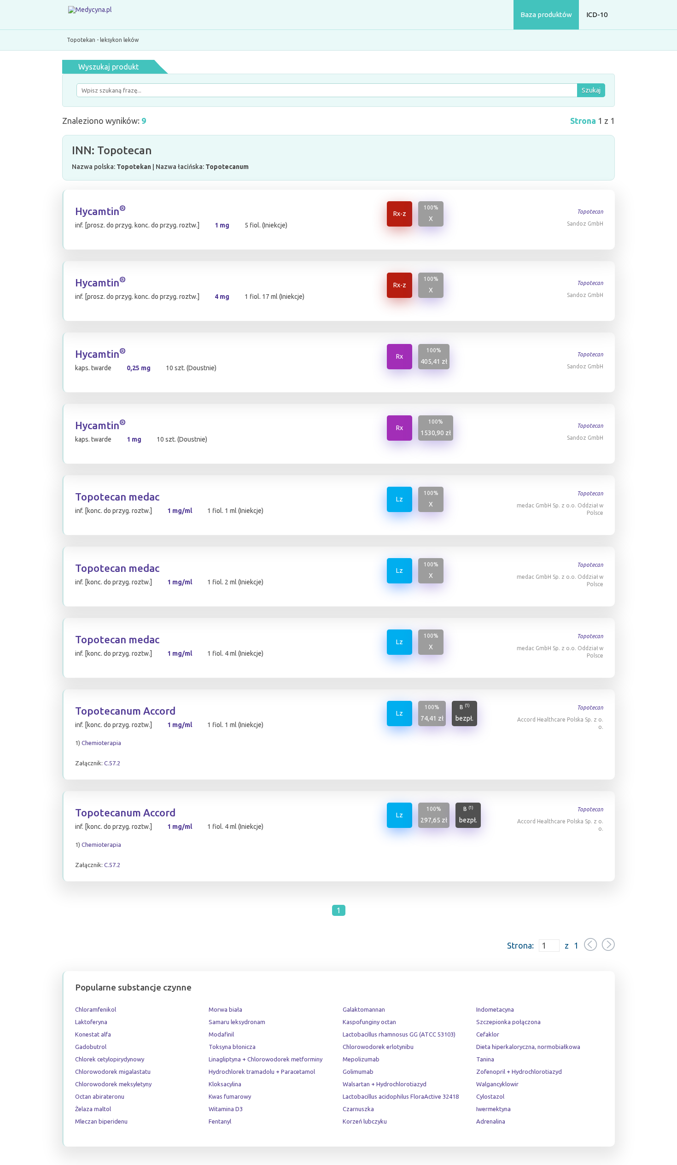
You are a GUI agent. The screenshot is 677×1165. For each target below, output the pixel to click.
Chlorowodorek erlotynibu (378, 1046)
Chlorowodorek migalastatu (113, 1071)
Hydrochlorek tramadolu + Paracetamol (262, 1071)
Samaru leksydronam (237, 1022)
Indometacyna (495, 1009)
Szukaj (591, 90)
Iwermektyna (493, 1109)
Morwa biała (225, 1009)
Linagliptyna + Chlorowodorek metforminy (265, 1059)
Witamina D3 (226, 1109)
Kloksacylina (225, 1084)
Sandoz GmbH (585, 224)
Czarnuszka (358, 1109)
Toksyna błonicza (232, 1046)
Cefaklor (487, 1034)
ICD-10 (596, 14)
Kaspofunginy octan (369, 1022)
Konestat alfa (93, 1034)
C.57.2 (112, 763)
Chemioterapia (101, 743)
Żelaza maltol (93, 1109)
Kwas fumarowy (230, 1096)
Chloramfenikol (95, 1009)
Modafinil (221, 1034)
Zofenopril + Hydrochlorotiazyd (519, 1071)
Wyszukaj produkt (108, 67)
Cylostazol (490, 1096)
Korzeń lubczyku (365, 1121)
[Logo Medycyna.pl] (90, 15)
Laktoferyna (91, 1022)
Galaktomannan (364, 1009)
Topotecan (590, 212)
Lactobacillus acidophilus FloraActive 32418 (401, 1096)
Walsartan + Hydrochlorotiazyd (384, 1084)
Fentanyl (220, 1121)
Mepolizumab (361, 1059)
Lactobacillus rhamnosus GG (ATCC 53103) (399, 1034)
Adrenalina (490, 1121)
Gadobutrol (90, 1046)
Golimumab (358, 1071)
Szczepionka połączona (508, 1022)
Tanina (485, 1059)
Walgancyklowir (497, 1084)
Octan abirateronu (99, 1096)
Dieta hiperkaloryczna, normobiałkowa (528, 1046)
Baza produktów (546, 14)
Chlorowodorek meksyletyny (113, 1084)
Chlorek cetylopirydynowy (109, 1059)
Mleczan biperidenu (101, 1121)
